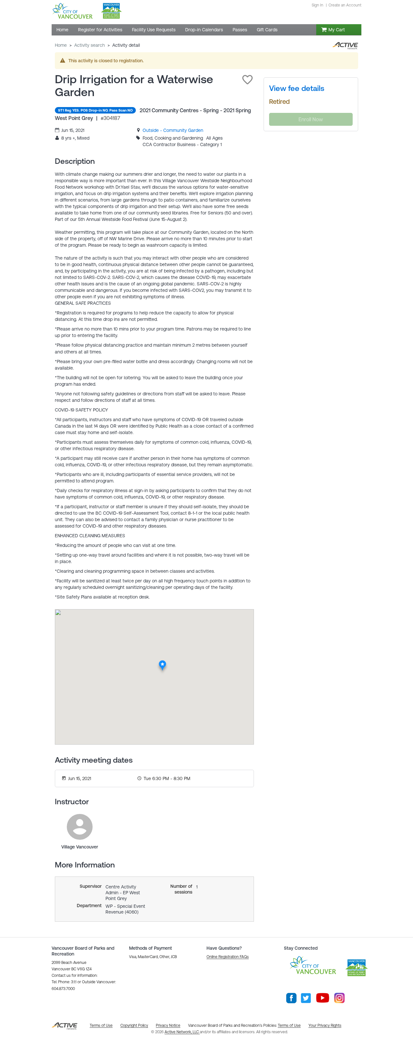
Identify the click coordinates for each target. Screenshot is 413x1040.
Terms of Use (289, 1025)
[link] (173, 130)
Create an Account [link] (344, 5)
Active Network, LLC (182, 1032)
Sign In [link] (317, 5)
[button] (247, 79)
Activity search (89, 45)
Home (61, 45)
